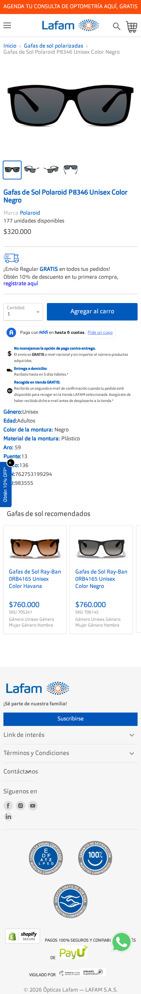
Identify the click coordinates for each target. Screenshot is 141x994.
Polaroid (30, 209)
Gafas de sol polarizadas (53, 46)
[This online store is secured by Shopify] (23, 938)
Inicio (9, 46)
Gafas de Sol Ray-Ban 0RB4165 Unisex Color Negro (101, 576)
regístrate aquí (20, 279)
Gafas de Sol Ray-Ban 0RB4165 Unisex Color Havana (35, 576)
